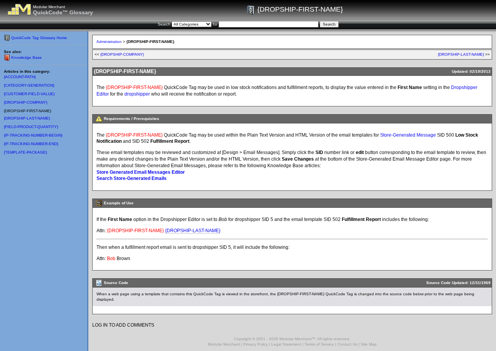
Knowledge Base (26, 57)
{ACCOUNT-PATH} (20, 77)
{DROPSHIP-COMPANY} (25, 102)
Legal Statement (286, 344)
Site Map (369, 344)
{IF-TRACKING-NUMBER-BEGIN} (33, 135)
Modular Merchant (224, 344)
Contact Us (347, 344)
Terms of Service (319, 344)
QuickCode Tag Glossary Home (39, 38)
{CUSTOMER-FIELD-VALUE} (29, 94)
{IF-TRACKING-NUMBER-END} (31, 144)
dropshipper (137, 94)
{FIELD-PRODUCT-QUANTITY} (31, 127)
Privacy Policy (255, 344)
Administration (109, 41)
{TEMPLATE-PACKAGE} (25, 152)
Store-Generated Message (408, 135)
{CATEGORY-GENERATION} (29, 85)
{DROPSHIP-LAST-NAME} (27, 118)
